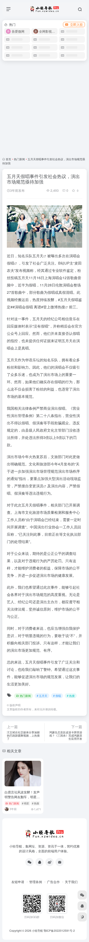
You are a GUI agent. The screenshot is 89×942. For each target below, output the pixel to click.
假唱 (10, 263)
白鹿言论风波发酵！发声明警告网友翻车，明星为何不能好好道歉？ (22, 797)
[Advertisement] (44, 108)
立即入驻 (76, 24)
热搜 (61, 307)
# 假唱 (57, 696)
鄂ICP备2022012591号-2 (59, 930)
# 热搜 (71, 696)
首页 (8, 159)
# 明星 (25, 803)
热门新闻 (19, 159)
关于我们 (71, 881)
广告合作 (53, 881)
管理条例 (35, 881)
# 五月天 (42, 696)
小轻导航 (37, 930)
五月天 (37, 255)
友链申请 (17, 881)
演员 (39, 485)
